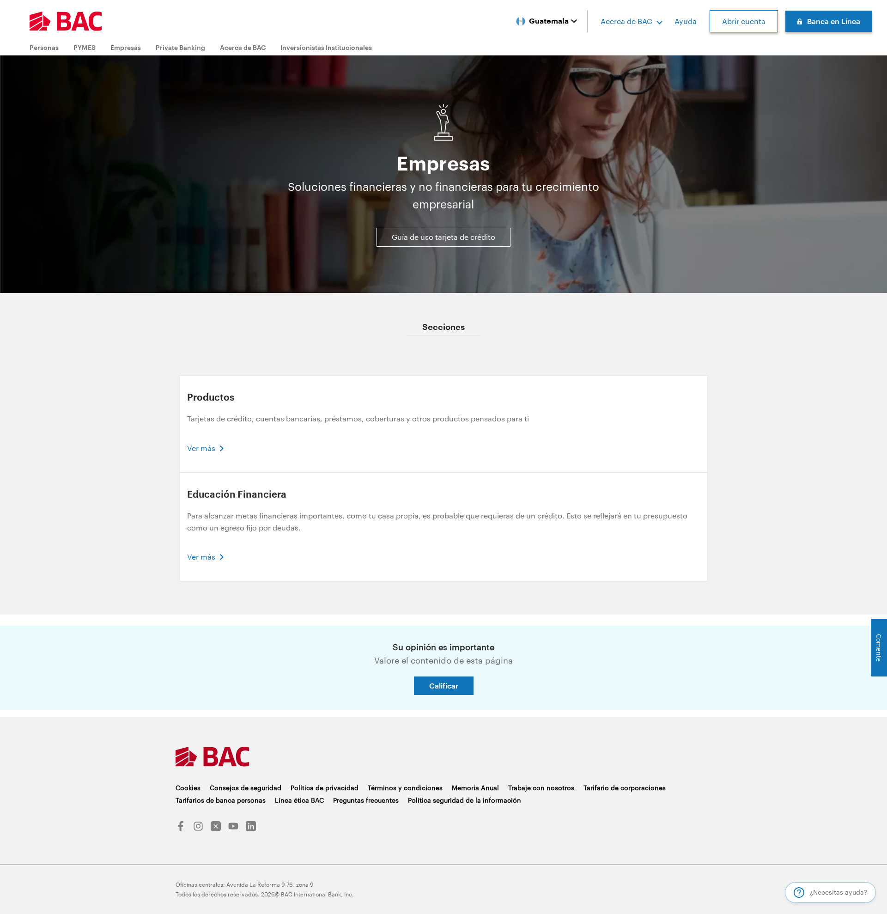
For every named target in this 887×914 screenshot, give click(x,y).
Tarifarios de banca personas (221, 800)
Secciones (443, 327)
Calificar (443, 685)
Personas (44, 47)
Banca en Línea (833, 21)
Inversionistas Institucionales (326, 47)
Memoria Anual (475, 788)
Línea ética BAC (299, 800)
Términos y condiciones (405, 788)
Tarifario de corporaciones (624, 788)
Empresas (125, 47)
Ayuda (685, 21)
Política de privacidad (324, 788)
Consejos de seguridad (245, 788)
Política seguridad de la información (464, 800)
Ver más (201, 448)
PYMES (84, 47)
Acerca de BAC (626, 21)
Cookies (188, 788)
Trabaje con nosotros (541, 788)
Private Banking (180, 47)
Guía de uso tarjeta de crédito (443, 236)
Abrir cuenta (743, 21)
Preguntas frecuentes (366, 800)
